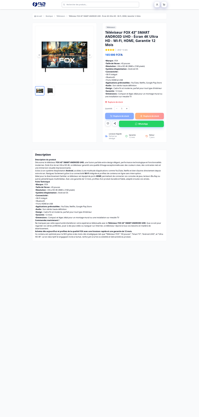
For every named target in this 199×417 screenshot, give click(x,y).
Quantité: (108, 108)
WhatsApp (143, 124)
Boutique (49, 16)
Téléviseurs (60, 16)
